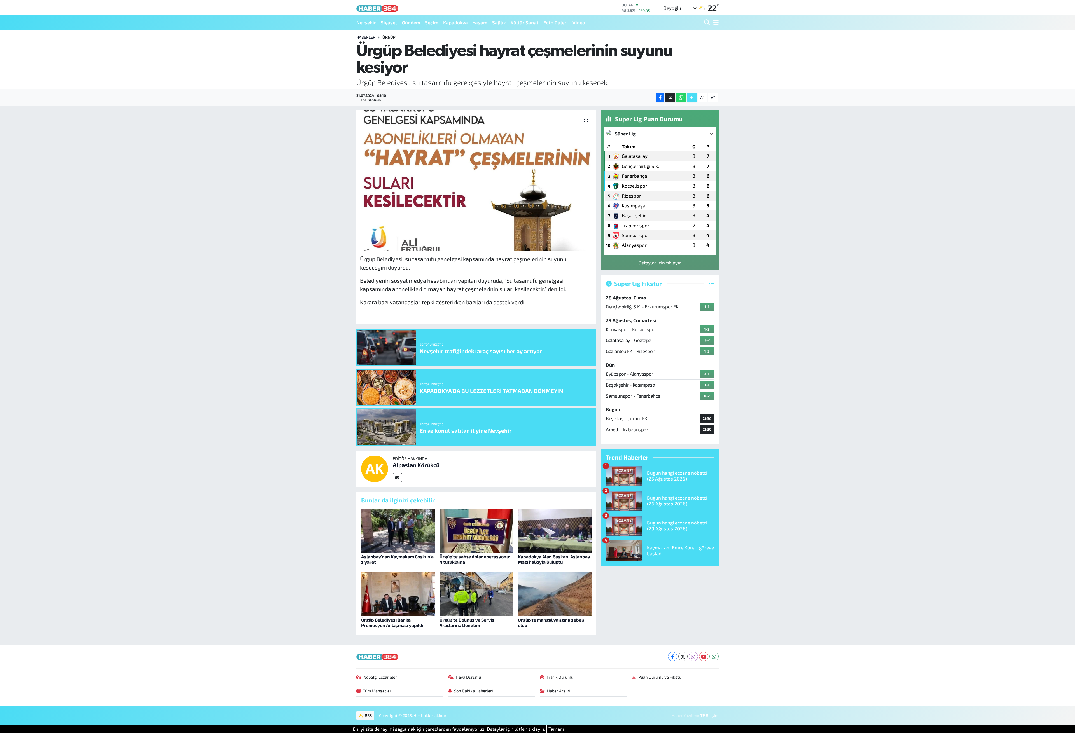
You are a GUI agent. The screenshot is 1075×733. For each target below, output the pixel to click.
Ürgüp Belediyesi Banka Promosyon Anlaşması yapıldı (392, 622)
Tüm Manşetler (377, 690)
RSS (368, 715)
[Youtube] (703, 656)
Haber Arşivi (558, 690)
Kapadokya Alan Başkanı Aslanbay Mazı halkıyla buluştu (554, 559)
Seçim (431, 22)
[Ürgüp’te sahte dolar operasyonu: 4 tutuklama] (476, 530)
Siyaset (389, 22)
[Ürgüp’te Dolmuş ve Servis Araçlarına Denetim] (476, 593)
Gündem (411, 22)
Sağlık (499, 22)
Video (578, 22)
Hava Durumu (468, 677)
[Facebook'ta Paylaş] (660, 97)
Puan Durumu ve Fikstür (660, 677)
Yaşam (480, 22)
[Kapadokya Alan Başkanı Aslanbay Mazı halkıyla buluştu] (555, 530)
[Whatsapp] (714, 656)
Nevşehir (366, 22)
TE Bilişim (709, 715)
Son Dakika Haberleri (473, 690)
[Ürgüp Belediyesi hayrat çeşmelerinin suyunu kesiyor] (476, 180)
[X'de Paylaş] (670, 97)
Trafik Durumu (559, 677)
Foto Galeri (555, 22)
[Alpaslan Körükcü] (374, 468)
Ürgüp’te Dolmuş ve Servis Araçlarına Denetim (467, 622)
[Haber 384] (377, 8)
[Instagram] (693, 656)
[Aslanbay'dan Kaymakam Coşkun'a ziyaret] (398, 530)
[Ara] (707, 23)
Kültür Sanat (525, 22)
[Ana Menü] (715, 23)
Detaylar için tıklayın (660, 262)
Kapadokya (455, 22)
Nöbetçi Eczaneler (380, 677)
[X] (683, 656)
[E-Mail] (397, 477)
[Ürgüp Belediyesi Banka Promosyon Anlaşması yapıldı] (398, 593)
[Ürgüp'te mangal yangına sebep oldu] (555, 593)
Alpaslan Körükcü (416, 465)
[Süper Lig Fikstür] (711, 283)
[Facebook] (672, 656)
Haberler (365, 37)
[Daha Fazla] (692, 97)
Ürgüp (389, 37)
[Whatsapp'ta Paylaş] (681, 97)
